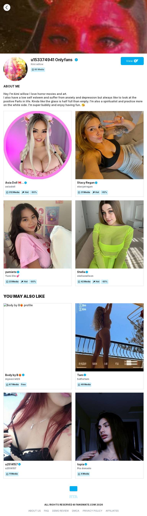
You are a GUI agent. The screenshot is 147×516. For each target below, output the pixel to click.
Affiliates (112, 510)
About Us (34, 510)
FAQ (46, 510)
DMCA (75, 510)
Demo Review (60, 510)
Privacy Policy (92, 510)
